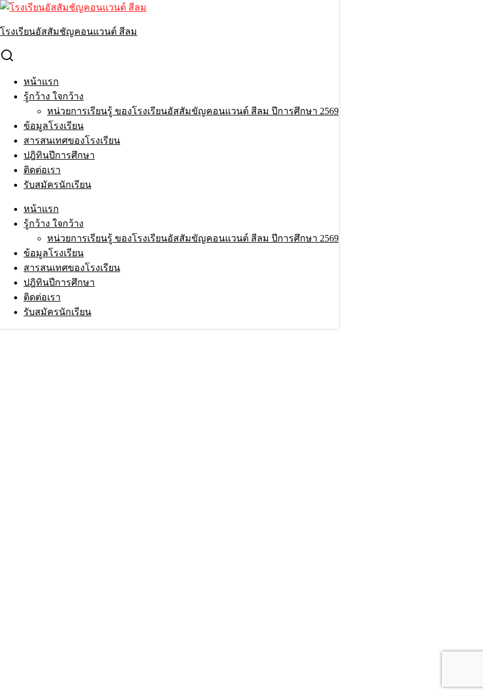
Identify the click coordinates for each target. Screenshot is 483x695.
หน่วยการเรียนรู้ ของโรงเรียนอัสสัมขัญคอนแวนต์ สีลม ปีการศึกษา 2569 (193, 111)
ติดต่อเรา (42, 170)
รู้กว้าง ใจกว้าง (54, 96)
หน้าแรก (41, 82)
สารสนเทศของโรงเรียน (72, 140)
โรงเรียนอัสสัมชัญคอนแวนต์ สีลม (68, 32)
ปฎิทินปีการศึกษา (59, 155)
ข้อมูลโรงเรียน (54, 126)
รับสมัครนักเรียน (57, 185)
